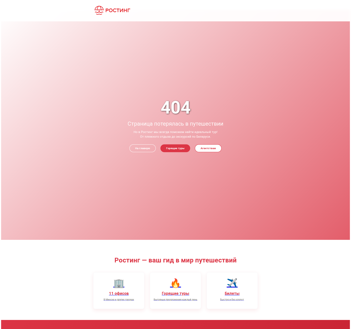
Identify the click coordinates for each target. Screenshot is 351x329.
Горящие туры (175, 148)
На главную (142, 148)
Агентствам (208, 148)
